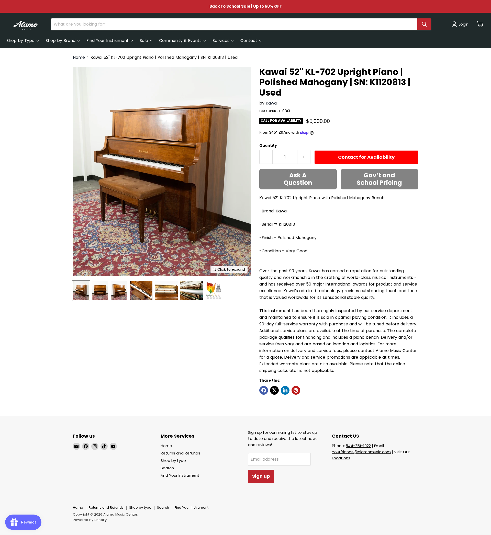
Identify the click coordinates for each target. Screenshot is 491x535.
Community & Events (181, 40)
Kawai (271, 103)
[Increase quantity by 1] (303, 157)
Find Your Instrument (108, 40)
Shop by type (173, 460)
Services (222, 40)
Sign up (261, 476)
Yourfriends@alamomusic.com (361, 451)
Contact (249, 40)
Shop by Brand (61, 40)
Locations (341, 458)
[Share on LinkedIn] (285, 390)
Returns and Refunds (180, 453)
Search (167, 468)
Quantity (268, 145)
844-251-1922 (358, 445)
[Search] (424, 24)
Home (79, 57)
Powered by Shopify (90, 519)
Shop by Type (21, 40)
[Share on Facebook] (263, 390)
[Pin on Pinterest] (296, 390)
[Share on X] (274, 390)
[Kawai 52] (81, 291)
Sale (144, 40)
